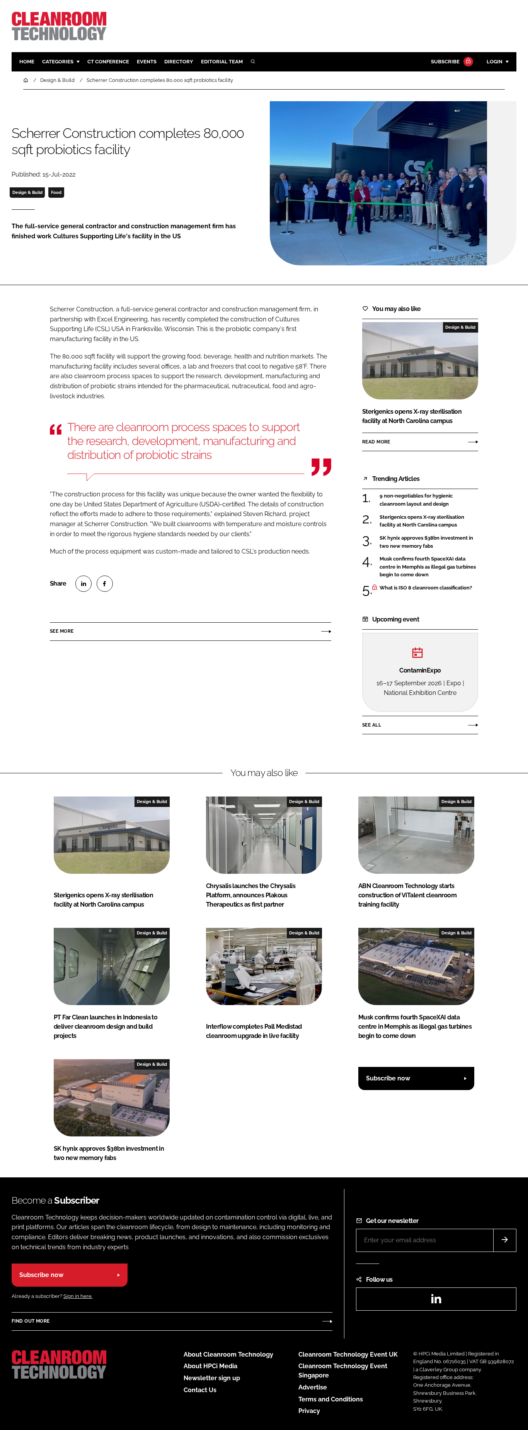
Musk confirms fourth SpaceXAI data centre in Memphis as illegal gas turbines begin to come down (428, 567)
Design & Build (27, 192)
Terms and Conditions (330, 1399)
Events (147, 62)
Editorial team (222, 62)
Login (494, 62)
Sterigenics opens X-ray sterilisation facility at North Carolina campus (422, 521)
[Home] (26, 80)
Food (56, 192)
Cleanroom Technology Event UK (348, 1354)
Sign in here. (77, 1296)
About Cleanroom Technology (228, 1354)
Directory (178, 62)
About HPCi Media (210, 1366)
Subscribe (445, 62)
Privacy (309, 1411)
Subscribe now (388, 1078)
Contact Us (200, 1390)
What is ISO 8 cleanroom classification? (426, 588)
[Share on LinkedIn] (83, 584)
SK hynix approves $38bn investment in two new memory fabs (426, 542)
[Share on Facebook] (105, 584)
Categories (57, 62)
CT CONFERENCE (108, 62)
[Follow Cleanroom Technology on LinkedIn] (436, 1301)
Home (26, 62)
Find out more (30, 1321)
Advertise (312, 1387)
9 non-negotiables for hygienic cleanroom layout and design (416, 500)
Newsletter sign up (212, 1378)
